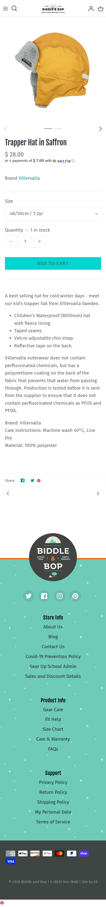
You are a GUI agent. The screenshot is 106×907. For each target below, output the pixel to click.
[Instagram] (60, 596)
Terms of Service (53, 822)
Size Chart (53, 729)
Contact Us (53, 646)
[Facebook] (44, 596)
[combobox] (53, 214)
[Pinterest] (75, 596)
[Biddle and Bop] (53, 8)
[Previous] (5, 128)
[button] (53, 160)
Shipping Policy (53, 802)
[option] (53, 70)
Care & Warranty (53, 739)
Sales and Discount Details (53, 676)
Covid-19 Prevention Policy (53, 656)
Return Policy (53, 792)
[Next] (100, 128)
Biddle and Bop (53, 557)
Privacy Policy (53, 782)
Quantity (27, 230)
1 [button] (48, 128)
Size (9, 201)
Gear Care (53, 709)
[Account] (89, 8)
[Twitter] (29, 596)
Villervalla (29, 178)
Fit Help (53, 719)
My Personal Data (53, 812)
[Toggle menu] (5, 8)
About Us (53, 627)
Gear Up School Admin (53, 666)
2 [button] (58, 128)
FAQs (53, 749)
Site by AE (90, 882)
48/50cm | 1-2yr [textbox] (26, 213)
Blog (53, 637)
